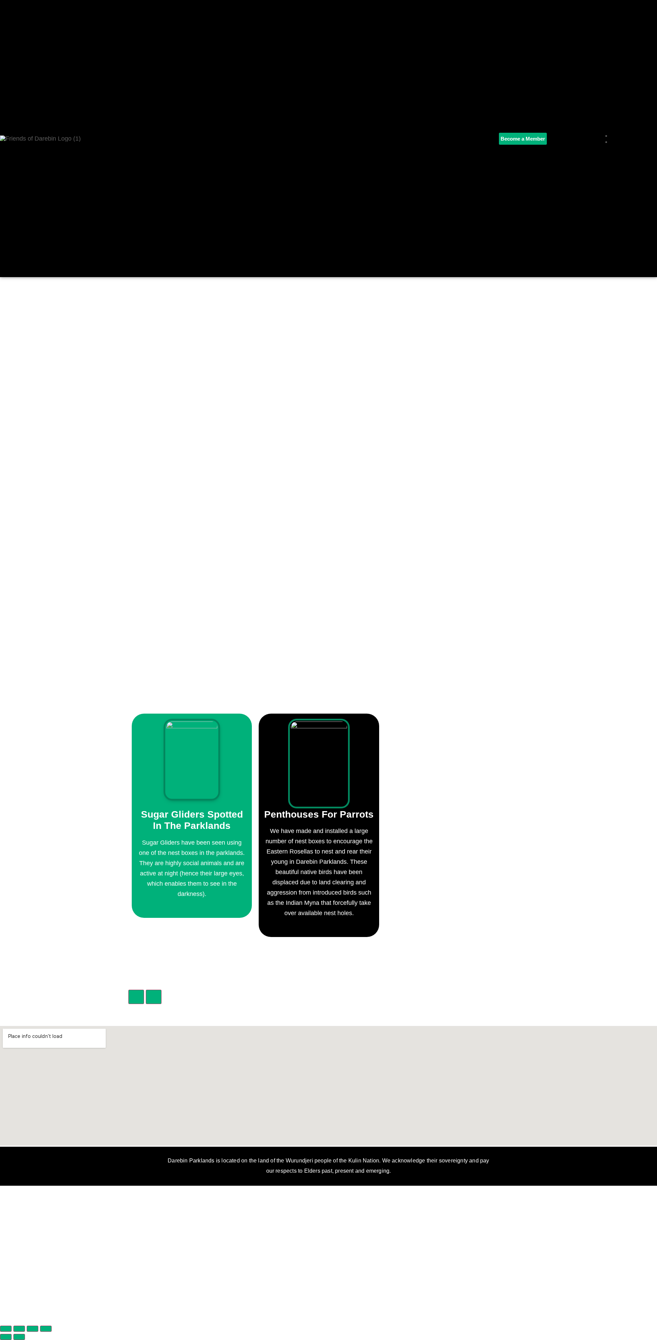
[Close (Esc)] (46, 1329)
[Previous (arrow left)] (6, 1337)
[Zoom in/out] (6, 1329)
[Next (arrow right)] (19, 1337)
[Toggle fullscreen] (19, 1329)
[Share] (32, 1329)
